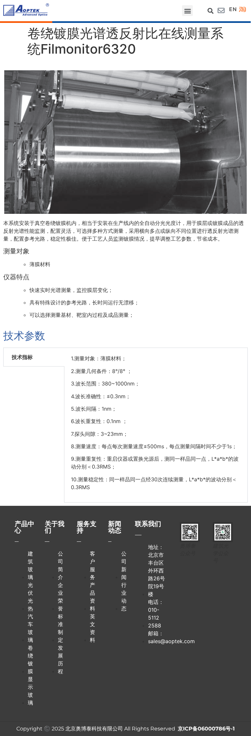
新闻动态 (114, 527)
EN (233, 9)
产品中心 (24, 527)
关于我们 (54, 527)
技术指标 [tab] (22, 357)
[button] (187, 10)
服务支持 (86, 527)
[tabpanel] (155, 425)
